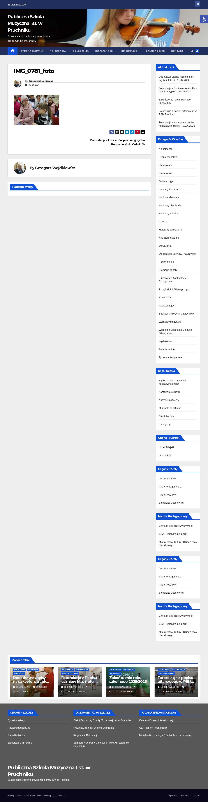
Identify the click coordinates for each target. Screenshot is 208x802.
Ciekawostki (165, 165)
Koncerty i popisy (168, 189)
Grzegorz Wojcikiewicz (41, 81)
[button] (204, 19)
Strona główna (32, 51)
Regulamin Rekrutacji (85, 735)
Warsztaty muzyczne (170, 321)
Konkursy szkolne (168, 213)
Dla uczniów (166, 173)
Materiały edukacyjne (170, 229)
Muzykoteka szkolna (170, 408)
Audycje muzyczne (169, 400)
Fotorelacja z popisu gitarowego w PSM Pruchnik (175, 681)
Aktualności (165, 149)
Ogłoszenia (81, 51)
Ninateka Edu (166, 416)
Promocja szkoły (168, 270)
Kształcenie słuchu (169, 392)
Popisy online (166, 262)
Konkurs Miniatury (169, 197)
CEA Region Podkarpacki (173, 534)
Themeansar (60, 795)
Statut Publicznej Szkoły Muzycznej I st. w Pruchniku (102, 720)
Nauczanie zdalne (169, 237)
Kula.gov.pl (165, 424)
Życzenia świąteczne (170, 357)
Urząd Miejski (166, 447)
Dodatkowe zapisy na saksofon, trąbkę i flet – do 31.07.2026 (31, 681)
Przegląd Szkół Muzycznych (174, 289)
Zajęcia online (167, 349)
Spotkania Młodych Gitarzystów (176, 313)
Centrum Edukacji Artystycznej (176, 526)
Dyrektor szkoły (167, 478)
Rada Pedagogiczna (170, 486)
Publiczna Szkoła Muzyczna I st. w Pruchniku (26, 23)
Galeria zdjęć (155, 51)
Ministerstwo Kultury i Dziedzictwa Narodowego (165, 735)
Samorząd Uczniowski (171, 502)
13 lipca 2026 (23, 687)
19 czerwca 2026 (170, 687)
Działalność (104, 51)
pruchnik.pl (165, 455)
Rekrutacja (58, 51)
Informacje (129, 51)
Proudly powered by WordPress (22, 795)
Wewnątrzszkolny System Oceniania (93, 727)
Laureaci (164, 221)
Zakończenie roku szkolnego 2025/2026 (128, 679)
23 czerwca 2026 (122, 687)
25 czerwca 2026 (73, 687)
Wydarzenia (165, 341)
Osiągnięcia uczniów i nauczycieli (177, 254)
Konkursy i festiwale (170, 205)
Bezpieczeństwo (168, 157)
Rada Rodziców (168, 494)
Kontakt (177, 51)
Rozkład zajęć (167, 305)
